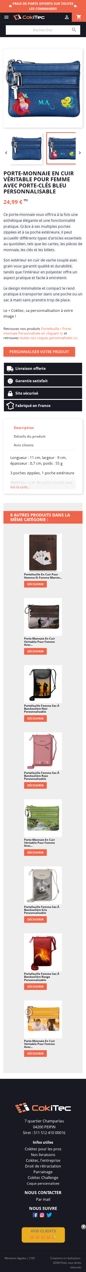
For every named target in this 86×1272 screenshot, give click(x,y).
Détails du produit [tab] (30, 436)
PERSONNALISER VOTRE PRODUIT (39, 351)
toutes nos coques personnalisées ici (48, 337)
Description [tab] (24, 427)
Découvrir (35, 584)
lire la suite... (20, 487)
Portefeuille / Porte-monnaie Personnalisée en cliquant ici (37, 330)
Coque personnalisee (43, 1183)
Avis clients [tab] (23, 445)
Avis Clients (43, 1231)
